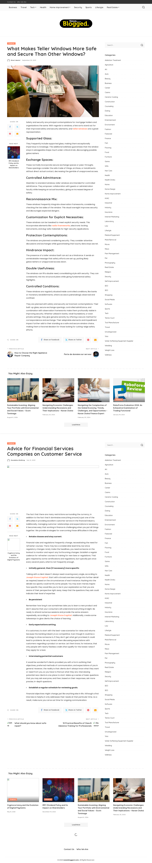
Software (108, 304)
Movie (107, 244)
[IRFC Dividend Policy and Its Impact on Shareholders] (13, 152)
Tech (106, 313)
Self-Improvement (112, 281)
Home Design (110, 189)
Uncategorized (110, 332)
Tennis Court (109, 318)
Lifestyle (108, 230)
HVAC (107, 198)
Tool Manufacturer (112, 323)
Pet (106, 258)
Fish (106, 143)
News (107, 249)
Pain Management (112, 253)
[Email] (17, 134)
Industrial (108, 203)
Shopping (108, 295)
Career (107, 88)
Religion (108, 272)
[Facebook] (10, 127)
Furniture (108, 157)
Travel (107, 327)
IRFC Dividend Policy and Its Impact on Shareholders (14, 164)
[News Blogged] (76, 23)
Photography (110, 263)
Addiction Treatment (113, 60)
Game (107, 161)
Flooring (108, 148)
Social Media (110, 300)
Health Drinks (110, 180)
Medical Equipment (112, 235)
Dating (107, 111)
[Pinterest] (10, 134)
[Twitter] (17, 127)
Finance (11, 43)
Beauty (107, 79)
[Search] (143, 7)
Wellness (108, 355)
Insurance (108, 212)
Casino (107, 92)
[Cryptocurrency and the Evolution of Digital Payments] (13, 544)
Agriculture (109, 65)
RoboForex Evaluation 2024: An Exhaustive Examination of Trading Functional (127, 408)
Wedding (108, 346)
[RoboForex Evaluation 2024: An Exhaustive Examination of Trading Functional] (129, 390)
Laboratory (109, 221)
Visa (106, 336)
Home (107, 184)
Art (106, 69)
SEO (106, 286)
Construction (110, 102)
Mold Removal (110, 240)
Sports (107, 309)
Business (108, 83)
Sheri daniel (15, 60)
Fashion (108, 129)
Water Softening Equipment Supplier (119, 341)
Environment (110, 125)
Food (107, 152)
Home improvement (113, 194)
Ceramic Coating (111, 97)
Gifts (106, 166)
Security (108, 276)
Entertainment (110, 120)
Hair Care (108, 171)
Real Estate (109, 267)
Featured (108, 134)
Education (109, 115)
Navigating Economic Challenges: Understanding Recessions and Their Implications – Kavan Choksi (58, 408)
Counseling (109, 106)
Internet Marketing (112, 217)
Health (107, 175)
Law (106, 226)
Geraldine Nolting (18, 460)
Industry (108, 207)
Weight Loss (109, 350)
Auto (107, 74)
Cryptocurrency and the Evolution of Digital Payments (13, 556)
